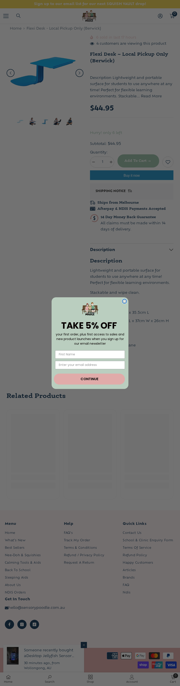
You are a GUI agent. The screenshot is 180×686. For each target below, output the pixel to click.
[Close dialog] (124, 301)
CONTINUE (89, 378)
